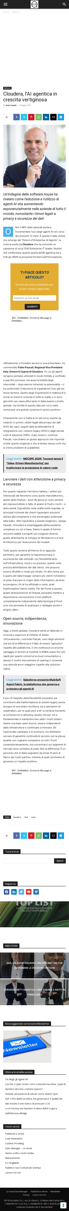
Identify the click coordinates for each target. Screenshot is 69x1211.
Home (6, 12)
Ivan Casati (11, 105)
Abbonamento (12, 1158)
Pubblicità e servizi (14, 1133)
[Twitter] (24, 117)
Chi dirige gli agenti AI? (16, 1079)
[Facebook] (16, 117)
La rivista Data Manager (17, 1191)
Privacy (26, 1195)
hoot (33, 817)
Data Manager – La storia (18, 1148)
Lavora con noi (13, 1172)
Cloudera (17, 817)
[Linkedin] (46, 117)
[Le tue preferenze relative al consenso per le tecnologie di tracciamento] (63, 1205)
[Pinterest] (31, 117)
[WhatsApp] (38, 117)
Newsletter (55, 1191)
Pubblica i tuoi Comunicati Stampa (23, 1167)
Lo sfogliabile (12, 1162)
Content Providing (14, 1143)
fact (26, 817)
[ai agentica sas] (34, 965)
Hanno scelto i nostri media (19, 1153)
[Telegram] (61, 117)
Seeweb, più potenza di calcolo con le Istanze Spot (31, 1093)
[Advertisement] (34, 50)
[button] (5, 4)
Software (16, 12)
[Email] (53, 117)
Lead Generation (13, 1138)
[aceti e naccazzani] (34, 992)
